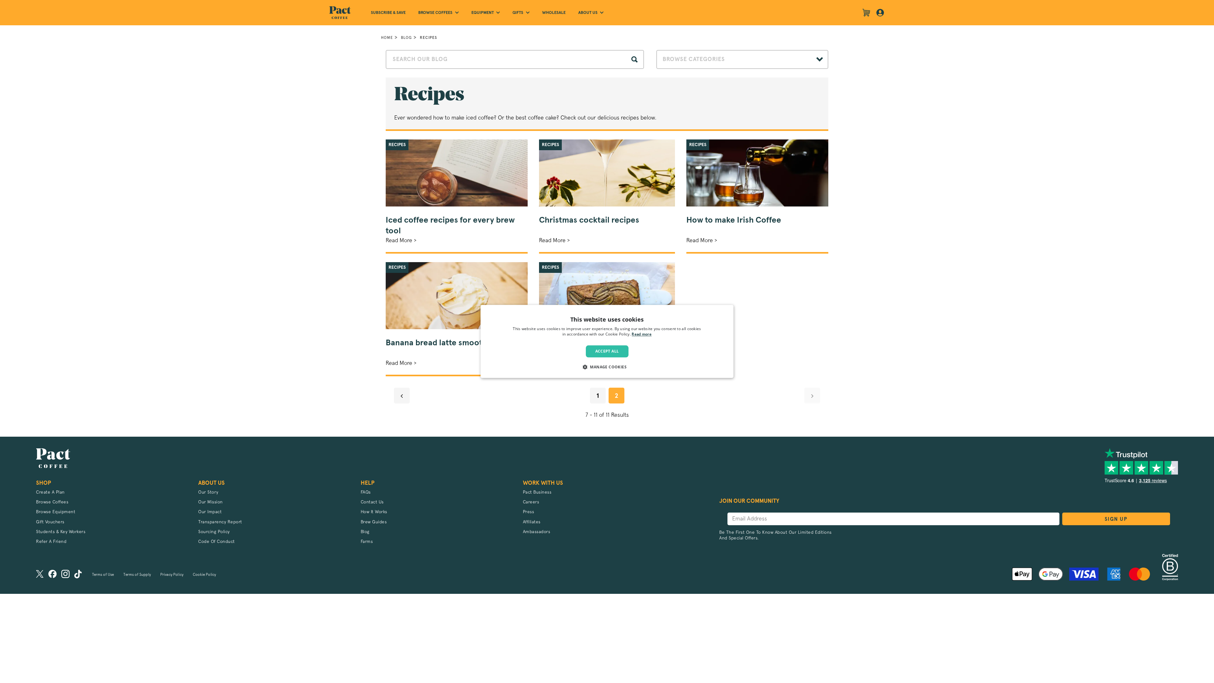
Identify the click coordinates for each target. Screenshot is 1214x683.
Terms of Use (103, 575)
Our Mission (210, 502)
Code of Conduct (216, 541)
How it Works (374, 512)
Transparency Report (220, 522)
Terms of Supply (136, 575)
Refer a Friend (51, 541)
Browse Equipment (55, 512)
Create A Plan (50, 492)
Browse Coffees (52, 502)
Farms (367, 541)
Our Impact (210, 512)
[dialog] (607, 341)
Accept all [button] (607, 351)
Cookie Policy (204, 575)
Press (528, 512)
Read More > (401, 240)
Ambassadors (536, 532)
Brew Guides (374, 522)
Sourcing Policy (214, 532)
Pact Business (537, 492)
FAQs (366, 492)
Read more (642, 335)
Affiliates (532, 522)
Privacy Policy (171, 575)
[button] (607, 367)
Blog (406, 37)
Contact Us (372, 502)
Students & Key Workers (60, 532)
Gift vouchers (50, 522)
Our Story (208, 492)
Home (387, 37)
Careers (531, 502)
